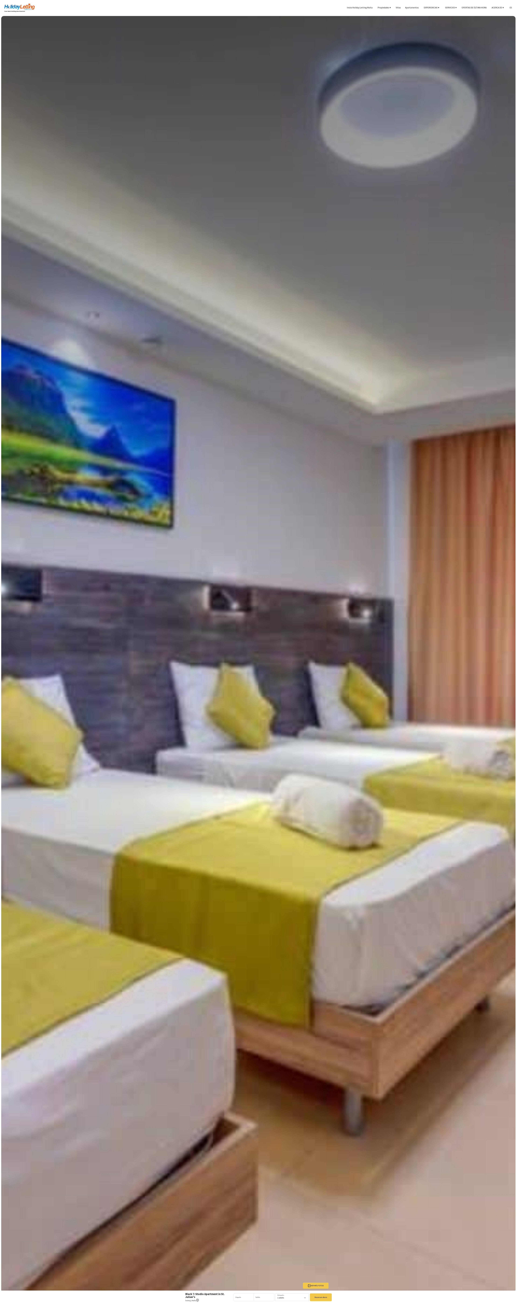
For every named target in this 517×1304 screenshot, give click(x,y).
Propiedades (384, 7)
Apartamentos (412, 7)
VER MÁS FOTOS (317, 1285)
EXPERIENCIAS (431, 7)
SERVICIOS (451, 7)
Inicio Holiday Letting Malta (360, 7)
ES (511, 7)
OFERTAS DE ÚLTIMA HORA (474, 7)
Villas (398, 7)
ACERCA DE (498, 7)
